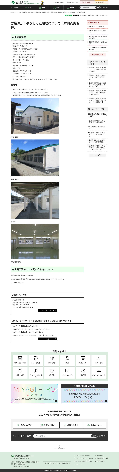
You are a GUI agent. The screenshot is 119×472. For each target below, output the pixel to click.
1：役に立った (19, 329)
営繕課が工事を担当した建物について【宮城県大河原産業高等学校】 (97, 69)
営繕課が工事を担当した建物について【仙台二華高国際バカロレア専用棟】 (97, 92)
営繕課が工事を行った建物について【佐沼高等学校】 (97, 141)
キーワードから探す (22, 436)
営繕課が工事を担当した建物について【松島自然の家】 (97, 134)
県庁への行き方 (49, 463)
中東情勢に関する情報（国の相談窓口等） (98, 37)
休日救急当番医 (100, 2)
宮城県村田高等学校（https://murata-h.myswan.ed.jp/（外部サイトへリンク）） (41, 279)
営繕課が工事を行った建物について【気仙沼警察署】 (97, 121)
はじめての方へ (100, 461)
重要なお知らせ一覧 (97, 54)
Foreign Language (59, 2)
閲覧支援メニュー (73, 2)
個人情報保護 (99, 455)
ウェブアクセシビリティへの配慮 (84, 458)
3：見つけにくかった (47, 335)
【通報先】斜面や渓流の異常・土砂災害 (98, 48)
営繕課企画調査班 (18, 300)
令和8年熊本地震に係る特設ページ (97, 31)
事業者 (72, 7)
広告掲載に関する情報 (102, 458)
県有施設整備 (37, 12)
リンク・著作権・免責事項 (83, 455)
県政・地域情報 (23, 12)
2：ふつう (29, 329)
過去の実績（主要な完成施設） (97, 127)
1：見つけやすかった (21, 335)
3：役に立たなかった (43, 329)
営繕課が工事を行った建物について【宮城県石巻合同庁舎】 (97, 77)
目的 (29, 7)
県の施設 (30, 12)
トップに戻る (15, 7)
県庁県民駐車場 (63, 463)
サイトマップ (79, 464)
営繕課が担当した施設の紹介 (49, 12)
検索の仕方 (105, 7)
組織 (58, 7)
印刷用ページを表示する (88, 15)
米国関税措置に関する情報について (98, 42)
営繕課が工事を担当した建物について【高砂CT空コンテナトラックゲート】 (97, 84)
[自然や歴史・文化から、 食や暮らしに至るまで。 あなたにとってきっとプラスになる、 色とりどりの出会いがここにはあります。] (34, 398)
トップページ (14, 12)
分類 (43, 7)
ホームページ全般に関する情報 (84, 461)
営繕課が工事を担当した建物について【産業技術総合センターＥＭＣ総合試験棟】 (97, 100)
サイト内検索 (81, 7)
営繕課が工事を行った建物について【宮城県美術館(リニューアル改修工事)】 (97, 147)
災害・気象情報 (86, 2)
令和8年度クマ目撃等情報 (96, 26)
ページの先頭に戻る (59, 448)
